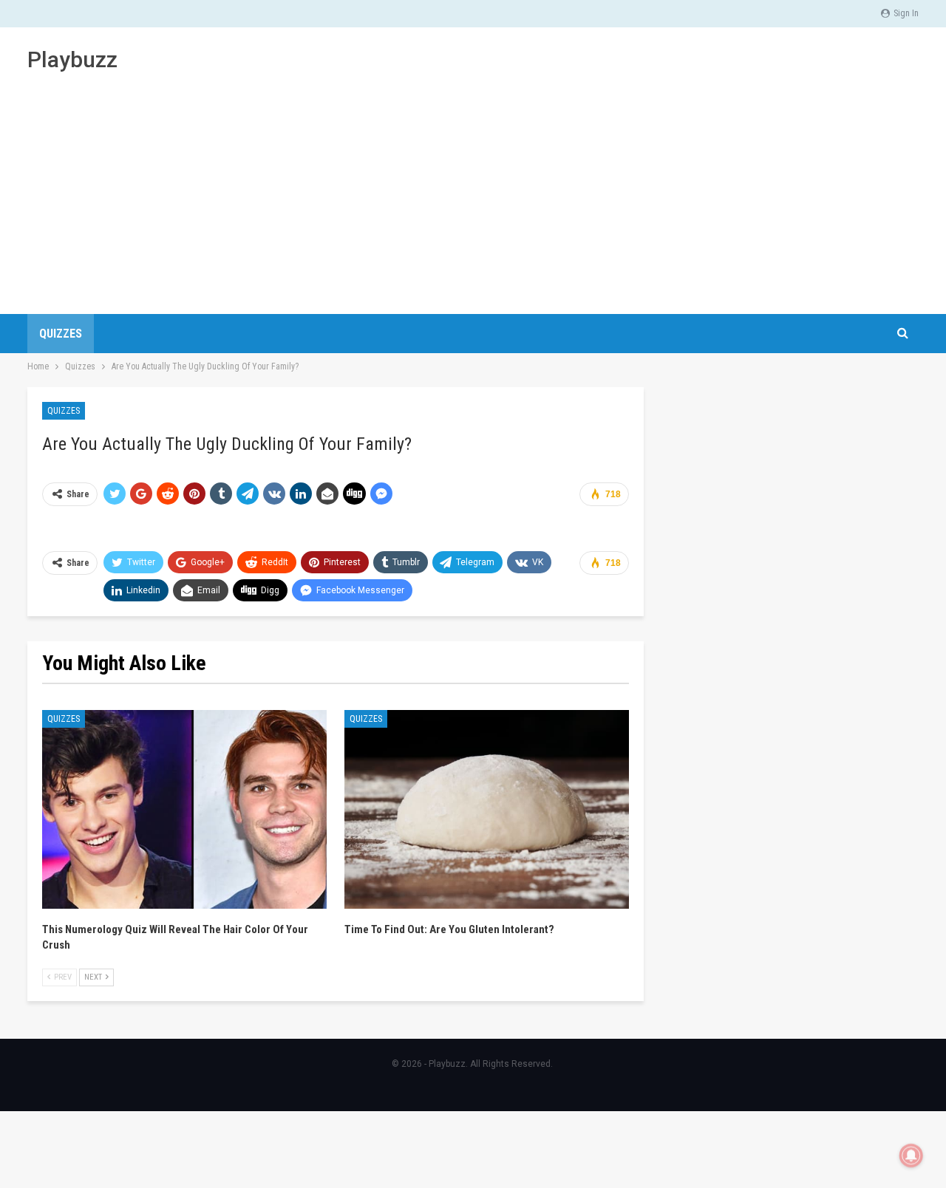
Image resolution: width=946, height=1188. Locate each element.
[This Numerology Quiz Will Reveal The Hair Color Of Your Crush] (184, 809)
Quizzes (60, 334)
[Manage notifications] (911, 1155)
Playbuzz (72, 59)
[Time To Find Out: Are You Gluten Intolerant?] (486, 809)
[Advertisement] (473, 184)
